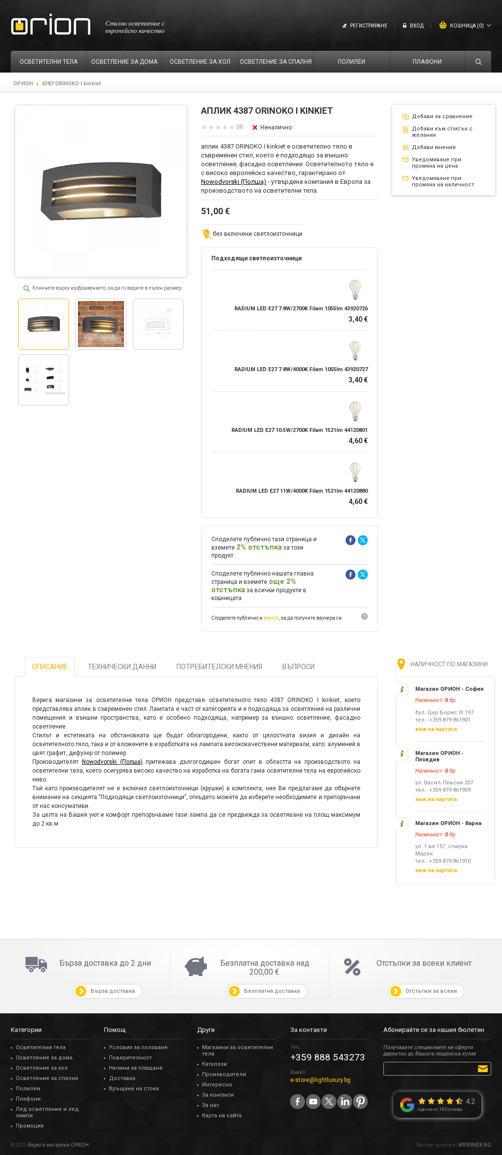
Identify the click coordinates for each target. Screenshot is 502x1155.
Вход (417, 25)
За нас (211, 1105)
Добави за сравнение (442, 116)
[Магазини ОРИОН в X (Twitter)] (329, 1101)
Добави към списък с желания (442, 132)
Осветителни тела (41, 1047)
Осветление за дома (44, 1058)
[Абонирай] (484, 1068)
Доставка (122, 1078)
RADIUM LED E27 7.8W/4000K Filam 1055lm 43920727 (301, 369)
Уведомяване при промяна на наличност (443, 181)
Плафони (28, 1099)
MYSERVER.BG (474, 1145)
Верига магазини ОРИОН (58, 1145)
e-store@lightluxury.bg (320, 1080)
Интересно (217, 1084)
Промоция (30, 1126)
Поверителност (130, 1058)
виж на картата (436, 729)
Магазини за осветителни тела (237, 1050)
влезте (271, 618)
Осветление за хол (42, 1068)
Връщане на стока (134, 1088)
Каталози (214, 1064)
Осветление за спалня (47, 1078)
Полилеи (28, 1088)
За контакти (218, 1095)
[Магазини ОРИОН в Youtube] (313, 1101)
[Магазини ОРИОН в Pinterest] (360, 1101)
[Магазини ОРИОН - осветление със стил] (51, 25)
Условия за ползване (138, 1047)
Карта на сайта (222, 1115)
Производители (224, 1074)
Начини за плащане (136, 1068)
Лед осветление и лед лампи (47, 1112)
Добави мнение (434, 147)
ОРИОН (23, 83)
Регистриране (368, 25)
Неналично (276, 127)
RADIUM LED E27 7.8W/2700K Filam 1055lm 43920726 (301, 308)
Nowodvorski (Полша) (233, 181)
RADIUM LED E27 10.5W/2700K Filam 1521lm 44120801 (299, 430)
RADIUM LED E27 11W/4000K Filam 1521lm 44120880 (302, 491)
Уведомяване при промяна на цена (436, 162)
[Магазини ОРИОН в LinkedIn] (344, 1101)
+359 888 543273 (327, 1057)
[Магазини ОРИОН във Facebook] (297, 1101)
